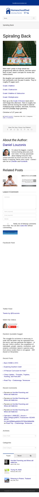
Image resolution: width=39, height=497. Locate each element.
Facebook (23, 161)
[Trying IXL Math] (6, 470)
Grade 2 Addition (9, 86)
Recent (19, 455)
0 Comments (10, 117)
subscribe (23, 226)
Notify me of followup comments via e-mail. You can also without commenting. (19, 225)
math (4, 117)
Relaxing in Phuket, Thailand (21, 478)
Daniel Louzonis (8, 116)
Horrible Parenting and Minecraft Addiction (16, 393)
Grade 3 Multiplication (10, 97)
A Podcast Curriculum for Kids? (15, 371)
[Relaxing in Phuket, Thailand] (6, 478)
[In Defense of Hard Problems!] (29, 181)
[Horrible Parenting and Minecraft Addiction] (6, 460)
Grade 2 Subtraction (10, 89)
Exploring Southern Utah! (13, 367)
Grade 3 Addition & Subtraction (14, 93)
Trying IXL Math (16, 470)
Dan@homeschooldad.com (19, 3)
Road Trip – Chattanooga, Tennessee (17, 380)
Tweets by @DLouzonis (11, 313)
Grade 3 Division (19, 101)
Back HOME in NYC (11, 363)
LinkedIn (14, 161)
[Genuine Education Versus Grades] (10, 181)
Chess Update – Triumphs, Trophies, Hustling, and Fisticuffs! (17, 375)
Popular (8, 455)
